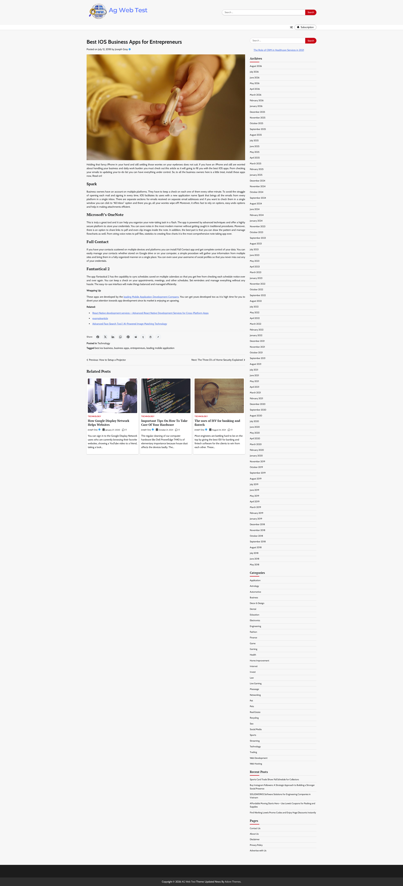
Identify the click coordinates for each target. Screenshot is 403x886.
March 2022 (255, 323)
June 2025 (254, 146)
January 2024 (256, 220)
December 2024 (257, 180)
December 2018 (257, 524)
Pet (251, 700)
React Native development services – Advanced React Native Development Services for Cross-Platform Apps (150, 313)
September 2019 (258, 472)
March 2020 (256, 444)
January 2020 (256, 455)
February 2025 (257, 169)
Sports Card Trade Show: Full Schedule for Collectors (274, 779)
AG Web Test (189, 881)
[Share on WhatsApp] (120, 337)
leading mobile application (160, 348)
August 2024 (256, 203)
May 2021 (254, 381)
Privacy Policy (256, 845)
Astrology (254, 586)
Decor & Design (257, 603)
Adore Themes (233, 881)
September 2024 (258, 197)
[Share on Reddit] (136, 337)
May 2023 (254, 260)
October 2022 (256, 289)
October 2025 (256, 123)
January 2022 (256, 335)
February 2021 (256, 398)
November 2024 (257, 186)
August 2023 (256, 243)
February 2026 (257, 100)
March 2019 (255, 507)
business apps (121, 348)
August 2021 (255, 364)
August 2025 (256, 134)
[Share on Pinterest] (128, 337)
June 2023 (254, 255)
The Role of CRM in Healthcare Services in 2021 (279, 50)
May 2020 (255, 432)
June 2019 (254, 490)
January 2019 (256, 518)
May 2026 (254, 83)
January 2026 (256, 106)
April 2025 (255, 157)
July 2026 (254, 71)
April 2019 (254, 501)
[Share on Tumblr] (143, 337)
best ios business (104, 348)
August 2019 (255, 478)
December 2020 (257, 404)
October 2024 (256, 192)
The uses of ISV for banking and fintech (217, 423)
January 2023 (256, 278)
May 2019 (254, 495)
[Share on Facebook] (98, 337)
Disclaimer (255, 839)
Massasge (254, 689)
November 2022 (257, 283)
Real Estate (255, 712)
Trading (253, 752)
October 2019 (256, 467)
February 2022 (256, 329)
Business (254, 597)
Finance (253, 637)
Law (252, 677)
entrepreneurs (137, 348)
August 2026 (256, 66)
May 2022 (254, 312)
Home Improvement (259, 660)
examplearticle (100, 318)
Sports (253, 735)
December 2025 (257, 112)
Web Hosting (256, 763)
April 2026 (255, 88)
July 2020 (254, 421)
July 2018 (254, 553)
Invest (253, 671)
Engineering (255, 626)
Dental (253, 609)
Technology (104, 343)
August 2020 (256, 415)
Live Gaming (255, 683)
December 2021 (257, 341)
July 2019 (254, 484)
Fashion (253, 631)
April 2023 (255, 266)
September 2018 (258, 541)
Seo (251, 723)
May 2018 (254, 564)
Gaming (253, 649)
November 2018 (257, 530)
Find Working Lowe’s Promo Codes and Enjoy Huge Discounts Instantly (283, 812)
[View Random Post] (291, 27)
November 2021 (257, 346)
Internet (254, 666)
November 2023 (257, 226)
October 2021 (256, 352)
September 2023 (258, 237)
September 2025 (258, 129)
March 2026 (255, 94)
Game (252, 643)
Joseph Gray (121, 49)
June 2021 (254, 375)
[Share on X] (105, 337)
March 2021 (255, 392)
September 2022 (258, 295)
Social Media (256, 729)
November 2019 (257, 461)
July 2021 (254, 369)
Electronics (255, 620)
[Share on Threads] (151, 337)
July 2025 (254, 140)
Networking (255, 695)
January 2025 (256, 174)
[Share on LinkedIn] (113, 337)
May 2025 (254, 152)
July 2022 (254, 306)
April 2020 (255, 438)
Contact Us (255, 828)
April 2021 (254, 386)
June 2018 (254, 558)
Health (253, 654)
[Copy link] (158, 337)
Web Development (258, 758)
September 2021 (257, 358)
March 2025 (255, 163)
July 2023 (254, 249)
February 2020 (257, 450)
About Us (254, 833)
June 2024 (254, 209)
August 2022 (256, 301)
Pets (252, 706)
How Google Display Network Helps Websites (108, 423)
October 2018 (256, 535)
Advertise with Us (258, 850)
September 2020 (258, 409)
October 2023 (256, 232)
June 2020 (255, 427)
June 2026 (254, 77)
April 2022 (255, 318)
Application (255, 580)
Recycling (254, 717)
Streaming (255, 740)
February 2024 (257, 215)
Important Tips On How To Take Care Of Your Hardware (164, 423)
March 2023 (255, 272)
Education (254, 614)
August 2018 (256, 547)
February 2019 (256, 513)
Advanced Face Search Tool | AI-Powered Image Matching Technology (129, 323)
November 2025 (257, 117)
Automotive (255, 591)
